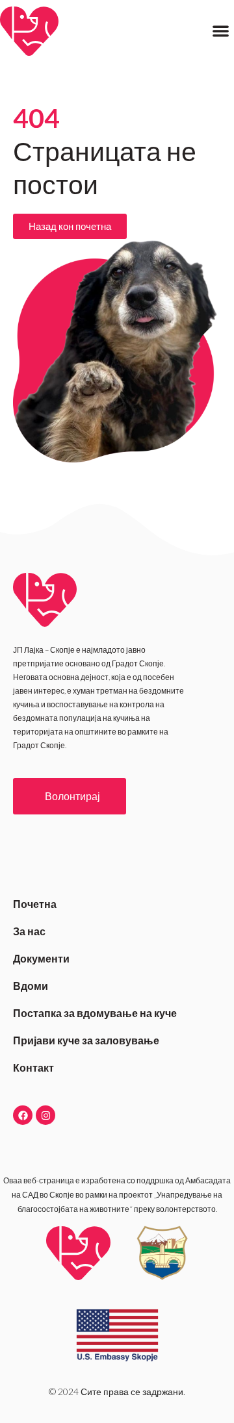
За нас (29, 931)
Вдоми (30, 985)
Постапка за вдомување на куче (95, 1013)
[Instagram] (45, 1115)
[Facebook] (22, 1115)
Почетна (35, 904)
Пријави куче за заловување (86, 1040)
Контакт (33, 1067)
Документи (41, 958)
